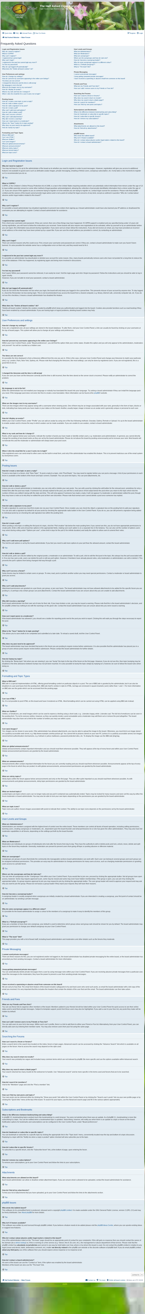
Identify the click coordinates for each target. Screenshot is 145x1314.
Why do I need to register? (11, 51)
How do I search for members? (84, 102)
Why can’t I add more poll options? (14, 110)
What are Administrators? (82, 51)
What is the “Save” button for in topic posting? (17, 123)
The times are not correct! (11, 81)
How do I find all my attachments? (85, 128)
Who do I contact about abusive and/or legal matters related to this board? (99, 140)
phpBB (96, 393)
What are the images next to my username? (17, 87)
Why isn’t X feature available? (84, 138)
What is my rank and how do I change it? (16, 92)
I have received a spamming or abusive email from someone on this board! (99, 78)
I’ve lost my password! (10, 64)
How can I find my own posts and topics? (88, 104)
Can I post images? (8, 141)
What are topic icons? (9, 152)
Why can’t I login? (8, 60)
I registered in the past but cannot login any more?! (19, 62)
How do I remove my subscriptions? (86, 118)
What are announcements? (11, 146)
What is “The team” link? (82, 67)
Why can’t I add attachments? (12, 116)
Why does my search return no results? (87, 98)
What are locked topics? (10, 150)
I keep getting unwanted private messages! (88, 76)
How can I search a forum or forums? (87, 96)
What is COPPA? (8, 53)
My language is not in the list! (12, 85)
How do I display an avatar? (11, 89)
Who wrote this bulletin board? (84, 135)
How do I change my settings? (12, 76)
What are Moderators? (81, 53)
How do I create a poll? (10, 108)
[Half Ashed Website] (20, 10)
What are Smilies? (8, 139)
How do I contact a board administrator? (87, 142)
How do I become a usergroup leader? (87, 60)
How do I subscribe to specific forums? (87, 116)
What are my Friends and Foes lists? (86, 86)
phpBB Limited (66, 1210)
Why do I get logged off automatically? (15, 67)
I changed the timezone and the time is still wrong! (19, 83)
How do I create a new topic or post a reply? (17, 101)
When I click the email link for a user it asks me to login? (21, 94)
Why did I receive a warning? (12, 119)
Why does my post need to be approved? (16, 125)
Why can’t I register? (9, 56)
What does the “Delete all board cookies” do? (17, 69)
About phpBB (27, 1213)
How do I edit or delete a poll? (12, 112)
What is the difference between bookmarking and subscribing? (95, 112)
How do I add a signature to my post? (15, 106)
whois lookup (21, 1243)
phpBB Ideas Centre (105, 1225)
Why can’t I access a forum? (12, 114)
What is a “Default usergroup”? (84, 64)
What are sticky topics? (10, 148)
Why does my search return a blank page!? (89, 100)
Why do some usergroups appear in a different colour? (92, 62)
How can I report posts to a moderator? (15, 121)
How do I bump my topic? (11, 127)
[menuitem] (16, 33)
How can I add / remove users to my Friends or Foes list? (94, 88)
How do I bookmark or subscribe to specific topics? (91, 114)
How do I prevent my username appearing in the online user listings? (25, 78)
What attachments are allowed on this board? (89, 126)
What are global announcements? (13, 144)
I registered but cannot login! (12, 58)
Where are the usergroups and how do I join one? (91, 58)
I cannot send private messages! (85, 74)
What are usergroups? (81, 56)
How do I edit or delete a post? (12, 103)
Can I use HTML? (8, 137)
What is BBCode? (8, 135)
